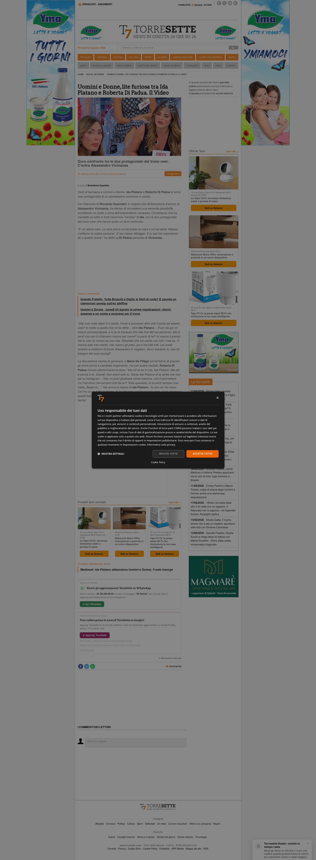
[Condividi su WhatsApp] (92, 666)
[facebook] (219, 3)
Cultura (133, 57)
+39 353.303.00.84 (104, 593)
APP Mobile (178, 848)
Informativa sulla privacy (161, 444)
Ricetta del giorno (148, 65)
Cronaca (102, 57)
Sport (148, 57)
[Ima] (214, 352)
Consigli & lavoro (126, 837)
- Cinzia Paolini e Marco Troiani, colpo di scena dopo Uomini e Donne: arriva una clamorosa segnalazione (213, 491)
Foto (206, 65)
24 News (162, 57)
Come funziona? (87, 650)
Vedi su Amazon (94, 553)
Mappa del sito (193, 848)
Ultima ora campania (200, 823)
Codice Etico (134, 848)
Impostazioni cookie (134, 444)
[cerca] (233, 48)
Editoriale (150, 823)
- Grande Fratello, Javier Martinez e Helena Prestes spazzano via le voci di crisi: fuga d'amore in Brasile (212, 474)
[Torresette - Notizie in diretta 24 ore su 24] (158, 807)
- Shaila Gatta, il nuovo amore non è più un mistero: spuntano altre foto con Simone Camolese (213, 523)
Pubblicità (164, 848)
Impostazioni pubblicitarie (161, 440)
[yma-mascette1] (225, 32)
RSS (206, 848)
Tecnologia (192, 65)
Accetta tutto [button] (202, 453)
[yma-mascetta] (91, 32)
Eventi (83, 65)
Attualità (85, 57)
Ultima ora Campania (210, 57)
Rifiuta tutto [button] (168, 453)
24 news (161, 823)
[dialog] (158, 430)
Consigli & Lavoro (102, 65)
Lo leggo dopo (172, 173)
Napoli (232, 57)
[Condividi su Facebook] (80, 666)
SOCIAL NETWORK (95, 74)
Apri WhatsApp (93, 604)
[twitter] (224, 3)
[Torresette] (158, 32)
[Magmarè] (214, 576)
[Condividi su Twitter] (86, 666)
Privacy (122, 848)
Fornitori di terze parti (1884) (164, 428)
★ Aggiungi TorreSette (95, 635)
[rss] (235, 3)
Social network (185, 837)
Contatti (231, 65)
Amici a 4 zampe (146, 837)
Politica (117, 57)
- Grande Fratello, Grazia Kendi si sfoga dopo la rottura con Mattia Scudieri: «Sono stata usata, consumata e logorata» (212, 538)
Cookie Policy (150, 848)
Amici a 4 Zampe (124, 65)
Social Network (172, 65)
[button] (111, 454)
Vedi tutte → (175, 502)
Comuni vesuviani (177, 823)
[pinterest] (230, 3)
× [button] (217, 398)
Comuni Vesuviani (182, 57)
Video (218, 65)
